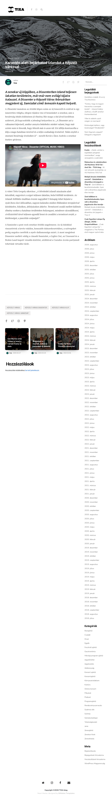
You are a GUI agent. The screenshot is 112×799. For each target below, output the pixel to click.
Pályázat (88, 693)
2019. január (90, 593)
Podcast (88, 697)
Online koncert (90, 689)
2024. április (90, 332)
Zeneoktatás (89, 738)
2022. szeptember (92, 411)
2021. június (89, 473)
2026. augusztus (91, 245)
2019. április (90, 581)
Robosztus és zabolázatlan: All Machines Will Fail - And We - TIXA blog (96, 165)
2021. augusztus (91, 465)
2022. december (91, 398)
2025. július (89, 274)
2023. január (90, 394)
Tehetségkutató (91, 722)
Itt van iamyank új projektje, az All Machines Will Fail (95, 170)
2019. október (90, 556)
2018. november (91, 602)
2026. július (89, 249)
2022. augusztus (91, 415)
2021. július (89, 469)
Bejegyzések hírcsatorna (94, 755)
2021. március (90, 485)
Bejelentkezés (90, 751)
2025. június (89, 278)
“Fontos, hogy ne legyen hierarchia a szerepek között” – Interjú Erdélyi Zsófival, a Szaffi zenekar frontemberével (94, 109)
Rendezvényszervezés (93, 705)
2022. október (90, 406)
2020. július (89, 518)
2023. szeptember (92, 361)
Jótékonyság (89, 668)
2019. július (89, 568)
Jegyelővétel (89, 660)
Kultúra (87, 685)
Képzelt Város (13, 307)
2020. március (90, 535)
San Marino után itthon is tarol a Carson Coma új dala (15, 342)
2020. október (90, 506)
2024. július (89, 319)
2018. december (91, 597)
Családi (87, 635)
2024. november (91, 303)
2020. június (89, 523)
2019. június (89, 572)
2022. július (89, 419)
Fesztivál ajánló (91, 647)
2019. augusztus (91, 564)
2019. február (90, 589)
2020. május (89, 527)
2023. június (89, 373)
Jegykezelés (89, 664)
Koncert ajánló (90, 672)
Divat (87, 639)
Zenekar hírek (12, 58)
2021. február (90, 489)
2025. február (90, 290)
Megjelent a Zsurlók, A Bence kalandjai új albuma (41, 344)
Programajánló (90, 701)
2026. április (90, 261)
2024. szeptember (92, 311)
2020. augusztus (91, 514)
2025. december (91, 265)
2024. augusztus (91, 315)
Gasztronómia (90, 651)
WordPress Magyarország (95, 763)
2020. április (90, 531)
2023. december (91, 348)
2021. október (90, 456)
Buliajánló (88, 631)
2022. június (89, 423)
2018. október (90, 606)
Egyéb (87, 643)
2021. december (91, 448)
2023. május (89, 377)
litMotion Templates (66, 793)
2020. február (90, 539)
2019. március (90, 585)
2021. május (89, 477)
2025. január (90, 294)
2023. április (90, 381)
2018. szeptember (92, 610)
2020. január (90, 543)
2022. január (90, 444)
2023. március (90, 386)
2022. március (90, 435)
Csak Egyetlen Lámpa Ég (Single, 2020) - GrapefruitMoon (95, 222)
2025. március (90, 286)
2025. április (90, 282)
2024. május (89, 328)
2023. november (91, 352)
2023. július (89, 369)
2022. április (90, 431)
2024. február (90, 340)
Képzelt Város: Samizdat (18, 313)
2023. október (90, 357)
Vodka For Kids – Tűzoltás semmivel (66, 345)
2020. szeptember (92, 510)
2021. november (91, 452)
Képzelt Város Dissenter (36, 307)
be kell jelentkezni (32, 370)
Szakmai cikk (89, 709)
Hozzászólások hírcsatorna (95, 759)
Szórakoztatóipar (91, 718)
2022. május (89, 427)
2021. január (90, 494)
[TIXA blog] (16, 17)
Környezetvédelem (92, 680)
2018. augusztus (91, 614)
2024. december (91, 298)
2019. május (89, 577)
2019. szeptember (92, 560)
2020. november (91, 502)
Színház (87, 714)
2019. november (91, 552)
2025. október (90, 269)
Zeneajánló (89, 730)
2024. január (90, 344)
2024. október (90, 307)
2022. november (91, 402)
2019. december (91, 548)
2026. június (89, 253)
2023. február (90, 390)
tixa (15, 83)
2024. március (90, 336)
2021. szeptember (92, 460)
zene (86, 726)
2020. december (91, 498)
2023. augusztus (91, 365)
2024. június (89, 323)
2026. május (89, 257)
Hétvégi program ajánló (94, 655)
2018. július (89, 618)
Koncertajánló (90, 676)
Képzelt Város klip (60, 307)
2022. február (90, 440)
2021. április (90, 481)
